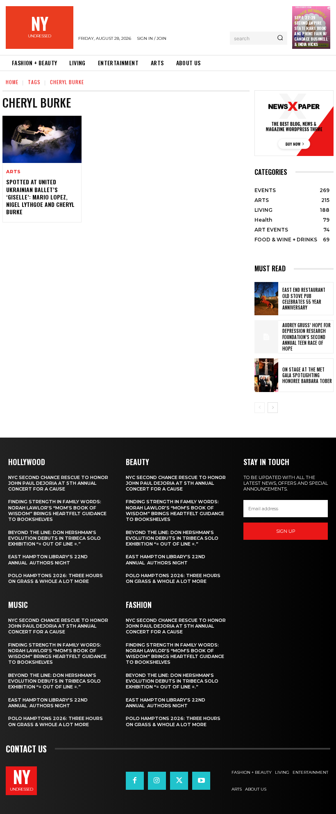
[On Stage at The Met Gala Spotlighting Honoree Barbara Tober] (266, 375)
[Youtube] (201, 781)
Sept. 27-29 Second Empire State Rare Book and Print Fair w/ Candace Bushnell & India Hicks (310, 30)
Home (12, 81)
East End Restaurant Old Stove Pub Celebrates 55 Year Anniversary (303, 299)
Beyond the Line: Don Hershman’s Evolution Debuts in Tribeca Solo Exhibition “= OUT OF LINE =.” (54, 538)
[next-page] (273, 407)
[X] (179, 781)
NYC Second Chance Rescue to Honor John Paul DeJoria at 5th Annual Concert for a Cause (58, 483)
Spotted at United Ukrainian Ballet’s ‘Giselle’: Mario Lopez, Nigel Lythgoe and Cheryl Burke (40, 196)
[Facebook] (135, 781)
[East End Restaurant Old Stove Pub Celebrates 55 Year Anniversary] (266, 298)
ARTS (13, 172)
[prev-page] (259, 407)
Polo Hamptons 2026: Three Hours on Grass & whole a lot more (55, 578)
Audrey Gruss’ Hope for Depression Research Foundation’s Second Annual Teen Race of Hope (306, 337)
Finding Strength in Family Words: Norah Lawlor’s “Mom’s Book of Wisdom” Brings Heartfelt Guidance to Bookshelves (57, 510)
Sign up (285, 531)
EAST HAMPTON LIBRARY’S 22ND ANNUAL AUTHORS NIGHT (48, 559)
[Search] (280, 38)
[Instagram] (157, 781)
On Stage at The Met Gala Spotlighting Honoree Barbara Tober (307, 375)
